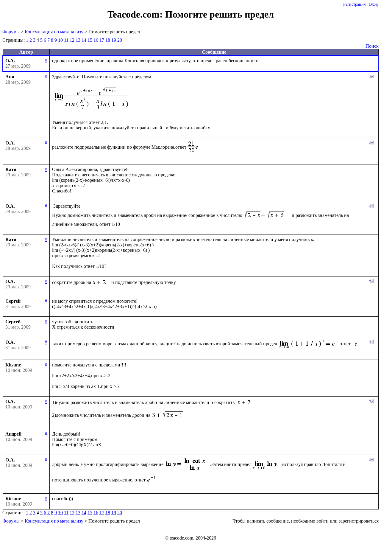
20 (119, 40)
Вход (373, 4)
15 (90, 40)
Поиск (372, 46)
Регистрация (354, 4)
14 (84, 40)
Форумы (11, 31)
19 (113, 40)
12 (72, 40)
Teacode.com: (136, 14)
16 (95, 40)
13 (78, 40)
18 (107, 40)
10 (60, 40)
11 (66, 40)
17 (101, 40)
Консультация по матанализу (54, 31)
